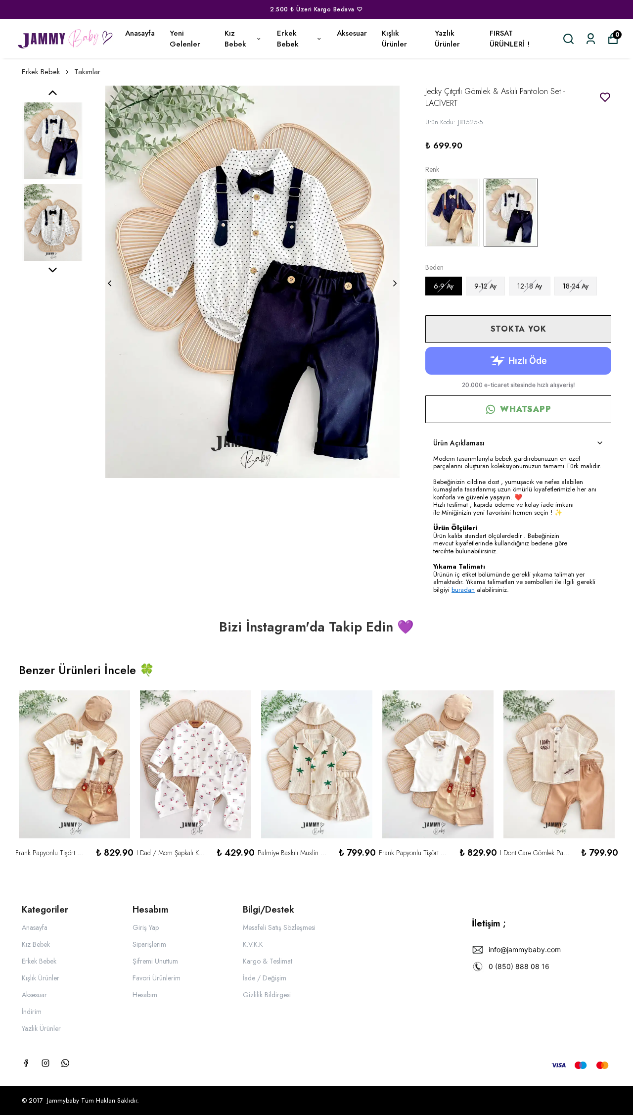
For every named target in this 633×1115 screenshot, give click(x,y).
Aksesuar (352, 33)
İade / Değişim (264, 978)
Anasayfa (140, 33)
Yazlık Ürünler (447, 39)
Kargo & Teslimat (267, 961)
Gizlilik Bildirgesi (267, 995)
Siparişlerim (149, 944)
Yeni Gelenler (185, 39)
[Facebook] (26, 1063)
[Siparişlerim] (591, 39)
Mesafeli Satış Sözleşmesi (279, 927)
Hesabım (145, 995)
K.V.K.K (253, 944)
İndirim (32, 1012)
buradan (463, 589)
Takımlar (87, 71)
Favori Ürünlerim (157, 978)
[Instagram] (45, 1063)
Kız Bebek (235, 39)
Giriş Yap (146, 927)
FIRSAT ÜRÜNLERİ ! (510, 39)
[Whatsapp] (65, 1063)
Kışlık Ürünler (394, 39)
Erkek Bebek (288, 39)
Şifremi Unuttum (155, 961)
